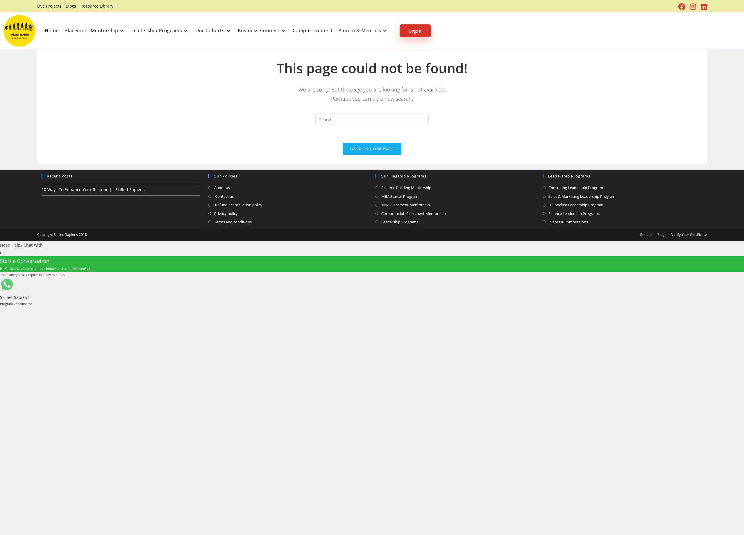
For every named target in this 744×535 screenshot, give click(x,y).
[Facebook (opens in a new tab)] (682, 6)
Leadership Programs (399, 222)
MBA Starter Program (399, 196)
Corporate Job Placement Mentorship (413, 213)
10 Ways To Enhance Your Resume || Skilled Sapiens (93, 189)
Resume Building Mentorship (406, 187)
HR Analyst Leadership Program (575, 204)
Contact (646, 234)
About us (222, 187)
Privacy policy (226, 213)
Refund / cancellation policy (238, 204)
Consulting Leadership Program (575, 187)
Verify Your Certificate (689, 234)
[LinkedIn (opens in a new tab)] (702, 6)
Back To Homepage (372, 148)
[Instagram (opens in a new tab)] (693, 6)
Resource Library (97, 6)
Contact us (224, 196)
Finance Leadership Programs (574, 213)
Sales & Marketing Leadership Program (581, 196)
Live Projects (49, 6)
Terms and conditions (233, 222)
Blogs (71, 6)
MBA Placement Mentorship (405, 204)
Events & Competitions (568, 222)
